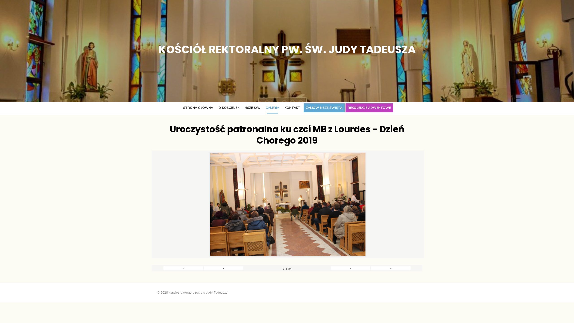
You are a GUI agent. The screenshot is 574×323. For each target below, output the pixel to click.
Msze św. (252, 108)
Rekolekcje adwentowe (369, 108)
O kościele (227, 108)
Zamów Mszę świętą (324, 108)
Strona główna (198, 108)
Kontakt (292, 108)
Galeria (272, 108)
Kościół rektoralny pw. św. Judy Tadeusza (287, 49)
